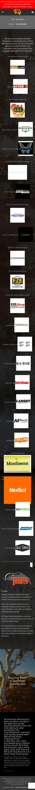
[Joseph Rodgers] (25, 344)
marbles (9, 440)
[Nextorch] (22, 509)
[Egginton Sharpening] (17, 258)
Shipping (29, 778)
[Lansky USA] (23, 401)
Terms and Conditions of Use (13, 778)
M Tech (10, 421)
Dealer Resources (18, 784)
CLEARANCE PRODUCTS (16, 161)
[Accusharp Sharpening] (17, 67)
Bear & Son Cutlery (9, 130)
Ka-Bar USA (9, 364)
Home (10, 24)
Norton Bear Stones (9, 529)
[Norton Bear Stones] (26, 528)
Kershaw (8, 383)
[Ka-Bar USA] (23, 363)
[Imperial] (21, 324)
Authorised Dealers (10, 781)
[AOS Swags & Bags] (17, 110)
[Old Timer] (22, 547)
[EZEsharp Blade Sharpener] (17, 305)
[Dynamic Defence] (25, 234)
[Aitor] (20, 86)
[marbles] (21, 440)
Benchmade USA (9, 149)
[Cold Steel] (22, 191)
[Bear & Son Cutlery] (25, 129)
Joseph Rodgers (9, 344)
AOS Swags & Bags (16, 99)
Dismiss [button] (29, 7)
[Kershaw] (22, 382)
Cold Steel (9, 192)
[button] (2, 12)
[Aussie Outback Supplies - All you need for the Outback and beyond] (17, 12)
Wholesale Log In (22, 783)
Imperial (9, 325)
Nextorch (9, 510)
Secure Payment (26, 781)
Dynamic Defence (9, 235)
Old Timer (9, 548)
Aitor (9, 87)
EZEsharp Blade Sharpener (16, 295)
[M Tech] (21, 420)
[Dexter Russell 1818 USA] (17, 215)
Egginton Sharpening (16, 247)
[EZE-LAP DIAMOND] (17, 282)
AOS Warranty (11, 780)
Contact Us (10, 783)
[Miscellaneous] (17, 464)
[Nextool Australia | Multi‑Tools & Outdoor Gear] (17, 490)
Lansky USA (9, 402)
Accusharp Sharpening (17, 56)
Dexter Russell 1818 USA (16, 204)
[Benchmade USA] (25, 148)
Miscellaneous (16, 453)
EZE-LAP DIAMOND (16, 271)
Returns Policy (23, 780)
